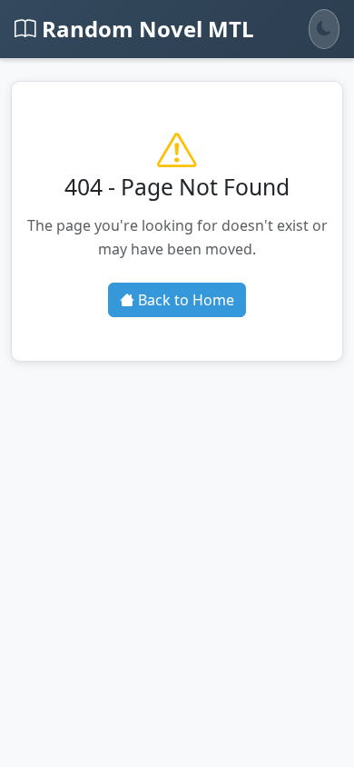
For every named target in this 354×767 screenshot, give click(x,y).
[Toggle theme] (324, 29)
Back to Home (184, 300)
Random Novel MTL (145, 29)
